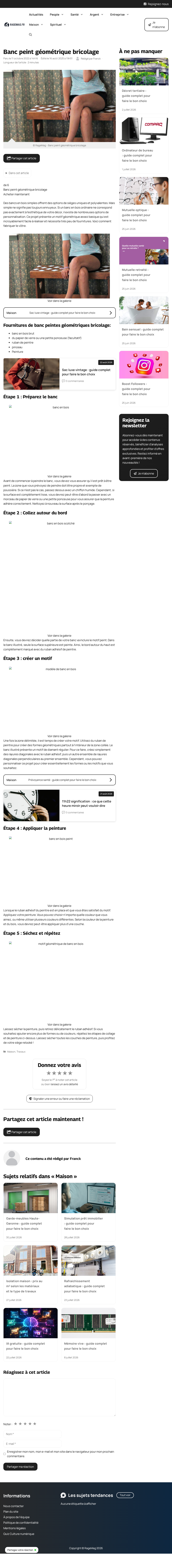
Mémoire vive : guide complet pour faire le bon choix (85, 1345)
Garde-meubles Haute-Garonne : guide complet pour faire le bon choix (24, 1223)
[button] (30, 35)
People (54, 14)
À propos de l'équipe (16, 1517)
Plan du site (10, 1511)
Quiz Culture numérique (18, 1534)
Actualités (36, 14)
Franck (75, 1159)
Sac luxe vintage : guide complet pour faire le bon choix (86, 372)
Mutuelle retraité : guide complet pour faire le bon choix (136, 275)
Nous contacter (13, 1506)
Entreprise (117, 14)
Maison (34, 24)
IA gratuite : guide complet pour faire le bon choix (25, 1345)
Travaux (21, 1051)
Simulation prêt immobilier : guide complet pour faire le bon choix (83, 1223)
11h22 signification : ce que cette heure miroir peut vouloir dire (86, 803)
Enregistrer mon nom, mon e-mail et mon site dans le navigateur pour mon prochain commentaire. (60, 1454)
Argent (94, 14)
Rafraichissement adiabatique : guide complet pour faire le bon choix (84, 1286)
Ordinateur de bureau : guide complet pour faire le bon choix (137, 155)
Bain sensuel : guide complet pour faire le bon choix (143, 331)
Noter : (7, 1424)
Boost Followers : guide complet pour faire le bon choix (136, 389)
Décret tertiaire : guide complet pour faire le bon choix (136, 96)
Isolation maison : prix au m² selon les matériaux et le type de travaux (24, 1286)
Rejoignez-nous (158, 4)
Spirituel (56, 24)
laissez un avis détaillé (64, 1084)
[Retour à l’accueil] (14, 24)
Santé (75, 14)
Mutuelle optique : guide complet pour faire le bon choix (136, 215)
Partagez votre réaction (20, 1549)
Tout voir (125, 1495)
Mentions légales (14, 1528)
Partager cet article (23, 158)
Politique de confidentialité (20, 1523)
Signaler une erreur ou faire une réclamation (61, 1099)
